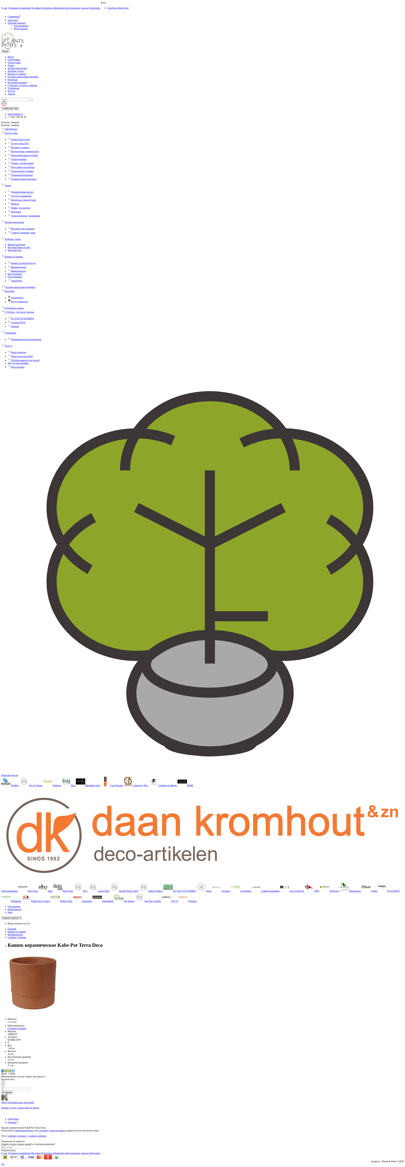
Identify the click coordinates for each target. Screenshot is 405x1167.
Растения (12, 79)
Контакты (95, 8)
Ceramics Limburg (37, 1136)
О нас (4, 8)
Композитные (18, 271)
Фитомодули (14, 250)
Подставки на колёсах (23, 167)
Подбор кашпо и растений (25, 360)
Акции (11, 93)
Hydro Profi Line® (20, 139)
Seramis (15, 326)
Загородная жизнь (17, 68)
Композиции (14, 909)
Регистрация (21, 28)
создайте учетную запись (52, 1130)
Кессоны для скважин (22, 228)
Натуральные (15, 274)
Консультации (18, 352)
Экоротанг (16, 280)
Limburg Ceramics (17, 937)
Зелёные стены (16, 71)
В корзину (7, 1092)
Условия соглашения (19, 8)
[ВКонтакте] (2, 1070)
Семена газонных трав (23, 232)
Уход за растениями (18, 363)
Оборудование (19, 159)
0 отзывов (12, 1022)
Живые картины (16, 244)
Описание (13, 1119)
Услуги (11, 91)
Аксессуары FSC (20, 143)
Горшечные (17, 297)
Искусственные (19, 301)
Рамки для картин (20, 207)
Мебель (15, 204)
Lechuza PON (18, 322)
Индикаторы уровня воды (25, 151)
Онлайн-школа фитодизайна (23, 76)
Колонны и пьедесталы (23, 200)
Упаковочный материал (23, 179)
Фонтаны (16, 211)
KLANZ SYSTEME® (22, 318)
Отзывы (13, 1122)
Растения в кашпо (17, 82)
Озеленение (14, 906)
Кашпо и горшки (17, 74)
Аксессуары (14, 62)
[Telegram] (13, 1070)
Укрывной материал (22, 175)
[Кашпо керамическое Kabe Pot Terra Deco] (33, 1013)
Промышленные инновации (26, 339)
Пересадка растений (22, 356)
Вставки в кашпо (20, 147)
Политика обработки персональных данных (65, 8)
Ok (2, 1164)
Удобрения (13, 88)
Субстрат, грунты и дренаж (22, 85)
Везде (11, 56)
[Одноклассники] (6, 1070)
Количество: (8, 1079)
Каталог (10, 125)
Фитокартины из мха (19, 247)
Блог (10, 912)
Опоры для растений (22, 163)
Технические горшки (22, 171)
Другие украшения (21, 196)
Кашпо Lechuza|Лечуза (23, 263)
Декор (11, 65)
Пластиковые (15, 276)
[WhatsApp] (9, 1070)
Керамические (18, 267)
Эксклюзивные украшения (25, 215)
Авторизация (21, 26)
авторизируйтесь (24, 1130)
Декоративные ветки (22, 192)
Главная (12, 928)
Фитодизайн (17, 367)
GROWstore (14, 59)
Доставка (36, 8)
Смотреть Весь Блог (118, 8)
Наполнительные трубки (24, 155)
